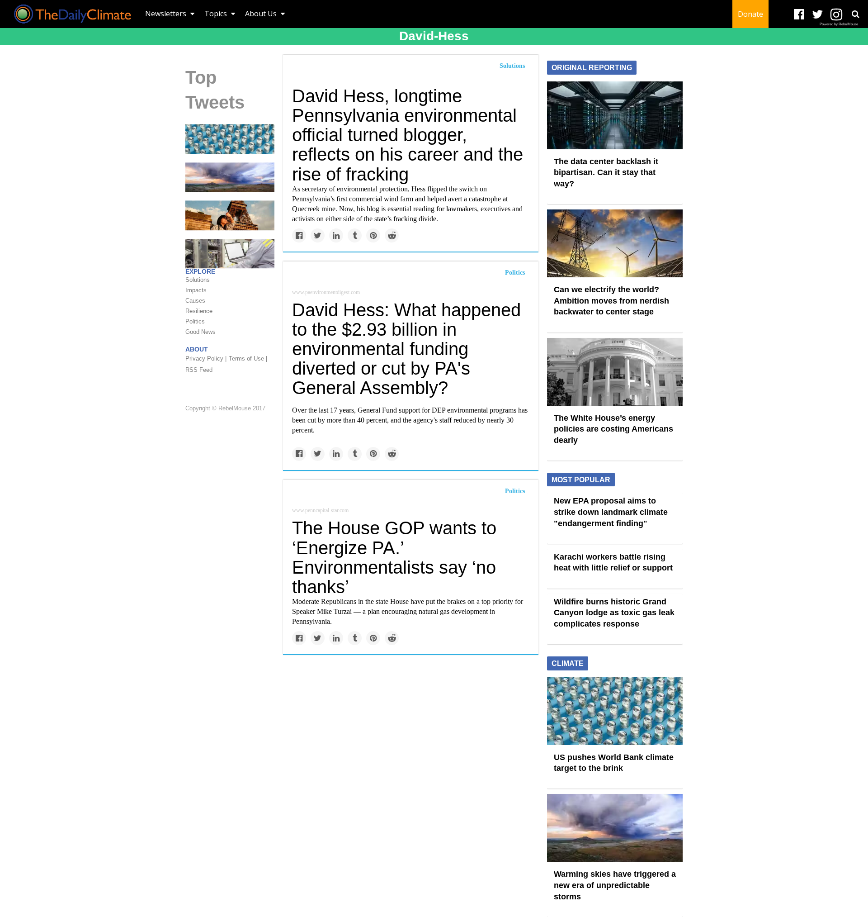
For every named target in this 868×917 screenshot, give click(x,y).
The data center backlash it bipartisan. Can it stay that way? (606, 172)
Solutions (512, 65)
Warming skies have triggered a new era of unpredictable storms (615, 885)
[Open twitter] (817, 14)
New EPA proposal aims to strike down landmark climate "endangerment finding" (611, 511)
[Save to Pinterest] (373, 235)
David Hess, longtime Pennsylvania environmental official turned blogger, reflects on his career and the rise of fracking (407, 135)
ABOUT (196, 349)
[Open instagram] (836, 14)
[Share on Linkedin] (336, 235)
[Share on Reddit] (392, 235)
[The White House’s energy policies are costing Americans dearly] (615, 370)
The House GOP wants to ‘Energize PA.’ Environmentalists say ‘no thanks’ (394, 557)
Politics (515, 272)
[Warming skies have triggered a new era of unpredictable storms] (229, 176)
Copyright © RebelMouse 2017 (225, 408)
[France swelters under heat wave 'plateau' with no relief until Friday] (229, 214)
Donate (750, 14)
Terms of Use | (248, 359)
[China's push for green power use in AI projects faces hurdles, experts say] (229, 253)
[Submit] (855, 14)
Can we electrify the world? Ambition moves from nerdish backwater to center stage (611, 300)
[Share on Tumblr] (355, 235)
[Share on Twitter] (318, 235)
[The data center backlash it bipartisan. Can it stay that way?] (615, 114)
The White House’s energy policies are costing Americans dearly (613, 429)
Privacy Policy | (205, 359)
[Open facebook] (799, 14)
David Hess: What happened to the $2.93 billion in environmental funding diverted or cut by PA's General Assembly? (406, 349)
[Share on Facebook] (299, 235)
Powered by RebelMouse (839, 24)
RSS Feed (198, 370)
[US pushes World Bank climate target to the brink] (229, 138)
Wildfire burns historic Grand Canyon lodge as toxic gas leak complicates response (614, 612)
